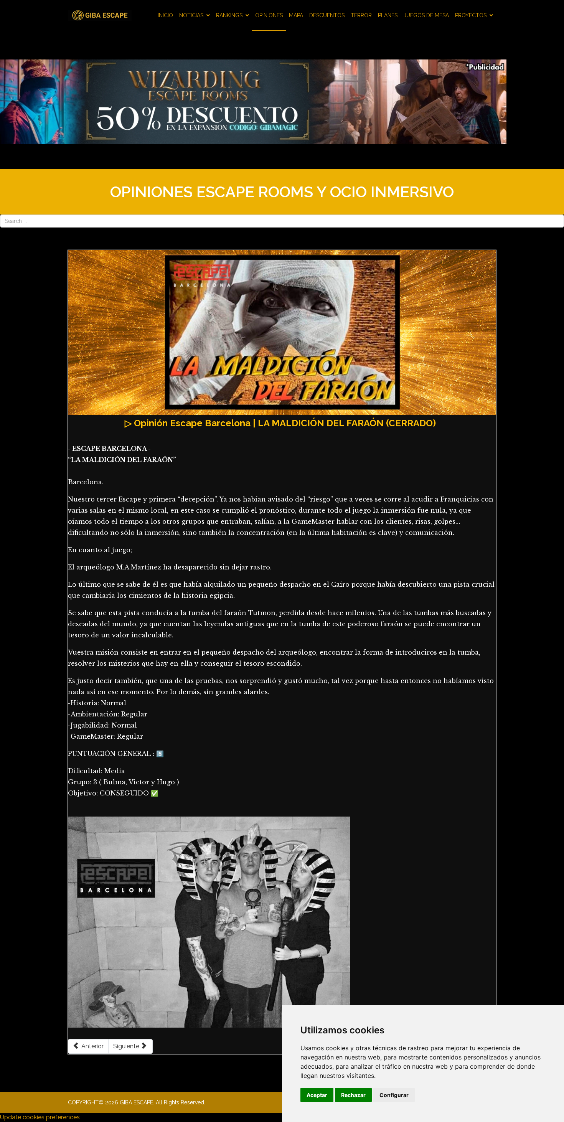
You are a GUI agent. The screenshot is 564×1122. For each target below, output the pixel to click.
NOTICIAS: (191, 15)
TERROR (361, 15)
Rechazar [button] (353, 1095)
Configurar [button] (394, 1095)
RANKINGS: (230, 15)
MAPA (296, 15)
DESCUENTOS (327, 15)
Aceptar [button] (317, 1095)
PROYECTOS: (471, 15)
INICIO (165, 15)
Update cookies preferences (40, 1117)
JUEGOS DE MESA (426, 15)
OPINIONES (269, 15)
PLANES (387, 15)
